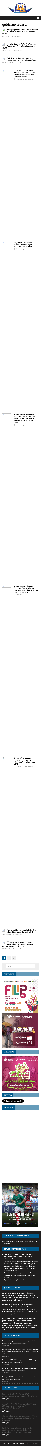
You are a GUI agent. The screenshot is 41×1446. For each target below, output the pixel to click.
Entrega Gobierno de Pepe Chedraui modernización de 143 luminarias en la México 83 (19, 1369)
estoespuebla (17, 36)
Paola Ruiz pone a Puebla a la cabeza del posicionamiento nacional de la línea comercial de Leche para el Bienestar (17, 1430)
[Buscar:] (20, 966)
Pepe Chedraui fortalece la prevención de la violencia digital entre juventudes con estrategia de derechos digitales (20, 1351)
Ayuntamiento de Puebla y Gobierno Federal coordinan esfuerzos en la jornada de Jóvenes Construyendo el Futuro (25, 418)
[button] (37, 17)
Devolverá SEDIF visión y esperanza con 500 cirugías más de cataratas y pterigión (19, 1361)
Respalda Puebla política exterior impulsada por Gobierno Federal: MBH (23, 244)
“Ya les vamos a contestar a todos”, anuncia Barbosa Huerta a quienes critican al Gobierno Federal (17, 944)
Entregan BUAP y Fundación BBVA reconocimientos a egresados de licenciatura (19, 1378)
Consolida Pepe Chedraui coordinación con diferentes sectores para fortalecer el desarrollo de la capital (19, 1406)
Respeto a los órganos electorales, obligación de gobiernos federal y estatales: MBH (25, 761)
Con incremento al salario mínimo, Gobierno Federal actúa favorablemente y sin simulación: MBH (24, 73)
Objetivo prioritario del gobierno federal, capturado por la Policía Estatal (22, 59)
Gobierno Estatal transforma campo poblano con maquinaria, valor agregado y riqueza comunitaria (19, 1418)
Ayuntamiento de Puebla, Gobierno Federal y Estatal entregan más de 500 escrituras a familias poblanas (26, 589)
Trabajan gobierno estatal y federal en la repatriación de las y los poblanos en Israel (20, 32)
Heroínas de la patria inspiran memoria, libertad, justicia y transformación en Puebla (18, 1342)
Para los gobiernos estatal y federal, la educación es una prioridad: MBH (21, 931)
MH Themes (34, 1443)
